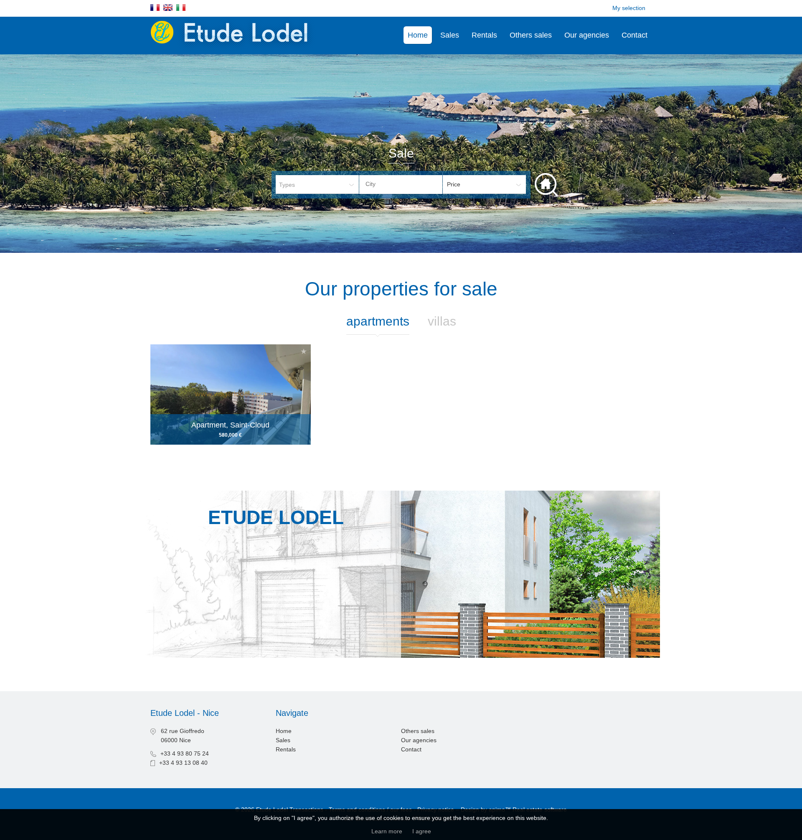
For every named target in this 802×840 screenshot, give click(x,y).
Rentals (484, 35)
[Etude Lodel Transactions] (234, 49)
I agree (421, 831)
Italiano (180, 7)
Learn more (386, 831)
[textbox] (407, 183)
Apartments (377, 321)
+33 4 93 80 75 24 (184, 753)
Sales (449, 35)
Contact (634, 35)
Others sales (531, 35)
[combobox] (400, 184)
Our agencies (586, 35)
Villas (442, 321)
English (168, 7)
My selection (628, 8)
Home (418, 35)
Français (155, 7)
